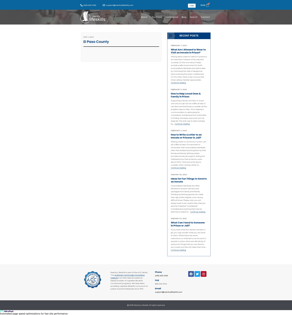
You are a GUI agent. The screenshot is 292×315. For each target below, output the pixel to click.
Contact (205, 17)
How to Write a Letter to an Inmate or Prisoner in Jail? (186, 136)
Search (193, 17)
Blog (184, 17)
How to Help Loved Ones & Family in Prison (186, 95)
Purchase (157, 17)
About (144, 17)
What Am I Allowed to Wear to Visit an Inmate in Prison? (188, 51)
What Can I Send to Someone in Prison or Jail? (188, 224)
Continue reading (178, 83)
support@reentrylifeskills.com (168, 292)
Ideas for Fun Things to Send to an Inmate (189, 180)
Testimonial (172, 17)
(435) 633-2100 (161, 276)
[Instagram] (203, 274)
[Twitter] (197, 274)
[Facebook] (191, 274)
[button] (192, 6)
